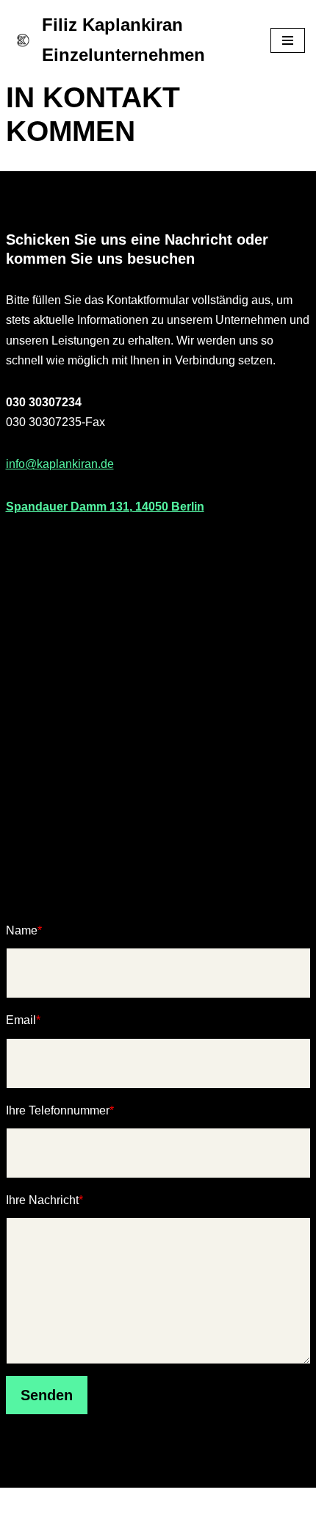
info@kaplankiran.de (60, 464)
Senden (47, 1395)
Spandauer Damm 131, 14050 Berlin (105, 506)
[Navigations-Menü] (287, 40)
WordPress (217, 1504)
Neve (84, 1504)
